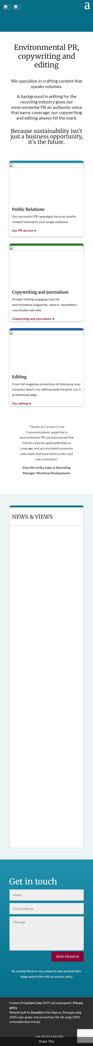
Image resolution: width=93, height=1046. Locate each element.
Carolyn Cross (32, 1003)
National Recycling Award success (40, 547)
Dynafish (37, 1012)
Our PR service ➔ (24, 230)
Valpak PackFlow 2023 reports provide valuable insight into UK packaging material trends (43, 628)
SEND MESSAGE (67, 956)
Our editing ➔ (21, 403)
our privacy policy (61, 976)
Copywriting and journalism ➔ (33, 319)
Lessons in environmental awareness (42, 827)
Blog (35, 832)
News (33, 551)
